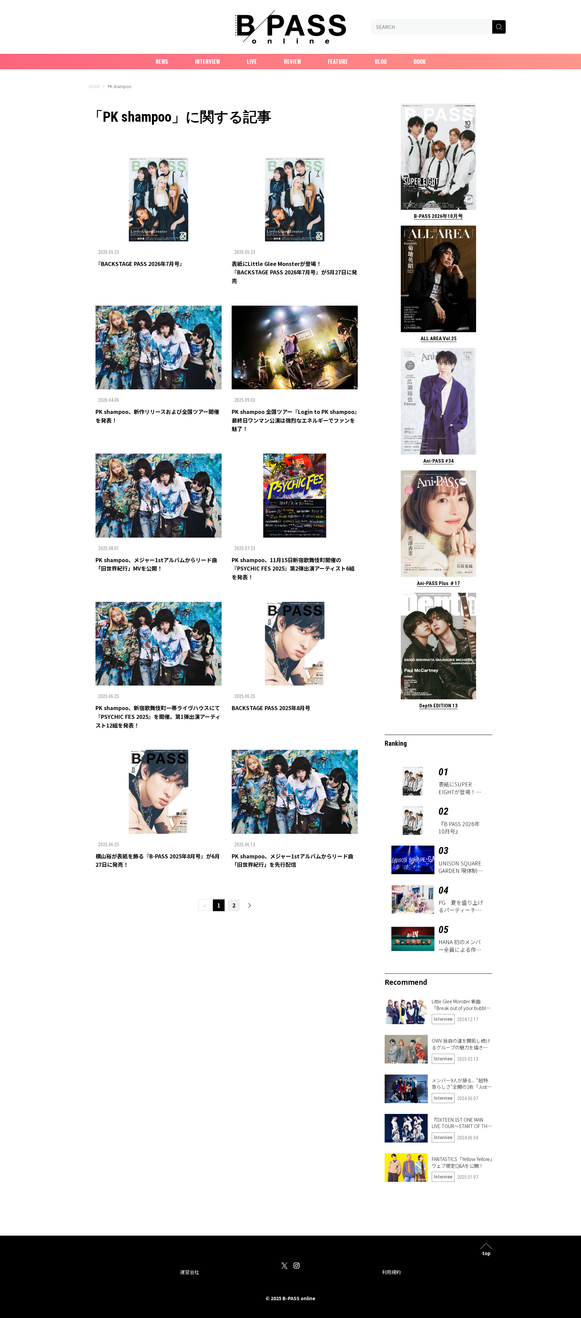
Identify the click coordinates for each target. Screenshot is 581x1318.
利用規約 (391, 1272)
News (162, 61)
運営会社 (189, 1272)
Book (420, 61)
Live (252, 61)
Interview (207, 61)
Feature (338, 61)
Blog (381, 61)
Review (292, 61)
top (486, 1252)
